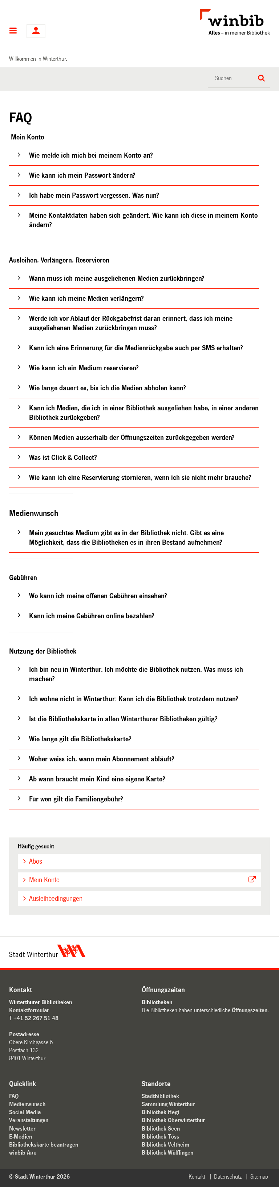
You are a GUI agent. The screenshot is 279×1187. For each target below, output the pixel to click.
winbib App (23, 1152)
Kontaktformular (29, 1010)
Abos (35, 861)
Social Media (25, 1112)
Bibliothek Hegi (160, 1112)
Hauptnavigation (13, 31)
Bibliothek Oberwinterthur (173, 1120)
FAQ (14, 1096)
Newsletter (22, 1128)
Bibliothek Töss (160, 1136)
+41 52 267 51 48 (35, 1018)
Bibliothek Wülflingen (167, 1152)
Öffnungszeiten (249, 1010)
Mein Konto (44, 880)
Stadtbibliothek (160, 1096)
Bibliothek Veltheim (165, 1144)
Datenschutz (228, 1177)
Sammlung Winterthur (168, 1104)
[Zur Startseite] (184, 22)
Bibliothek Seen (161, 1128)
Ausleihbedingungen (55, 898)
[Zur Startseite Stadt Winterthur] (47, 955)
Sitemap (259, 1177)
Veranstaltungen (28, 1120)
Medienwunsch (27, 1104)
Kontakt (197, 1177)
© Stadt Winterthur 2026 (39, 1177)
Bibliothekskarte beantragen (43, 1144)
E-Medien (20, 1136)
